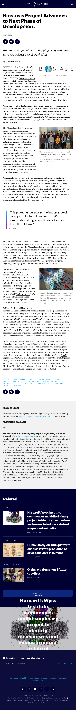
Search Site (72, 4)
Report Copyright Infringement (57, 700)
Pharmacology (58, 383)
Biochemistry (57, 381)
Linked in (5, 41)
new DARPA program (20, 252)
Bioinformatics (10, 383)
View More (38, 593)
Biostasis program (27, 78)
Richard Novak (23, 294)
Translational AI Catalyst (16, 381)
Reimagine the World (18, 678)
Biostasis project (10, 69)
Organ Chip (16, 255)
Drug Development (40, 381)
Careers (44, 678)
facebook (46, 689)
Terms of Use (11, 700)
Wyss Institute (38, 3)
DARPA (22, 379)
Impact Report (33, 678)
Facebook (17, 41)
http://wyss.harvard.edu (24, 436)
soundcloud (52, 689)
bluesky (35, 689)
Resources (62, 678)
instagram (29, 689)
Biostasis (13, 379)
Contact (52, 678)
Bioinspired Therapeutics (16, 385)
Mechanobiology (42, 383)
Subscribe (68, 663)
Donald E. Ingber (35, 379)
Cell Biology (26, 383)
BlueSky (11, 41)
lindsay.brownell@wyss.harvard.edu (35, 416)
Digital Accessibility (37, 700)
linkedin (23, 689)
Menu (3, 4)
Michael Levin (9, 191)
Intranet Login (38, 680)
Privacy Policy (23, 700)
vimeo (40, 689)
